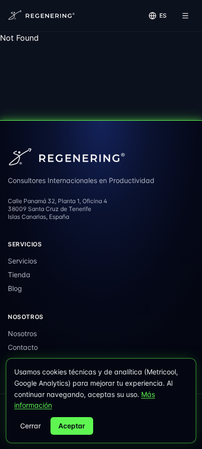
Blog (15, 288)
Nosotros (22, 333)
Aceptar (71, 426)
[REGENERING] (42, 16)
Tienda (19, 274)
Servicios (22, 261)
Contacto (23, 347)
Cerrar (30, 426)
